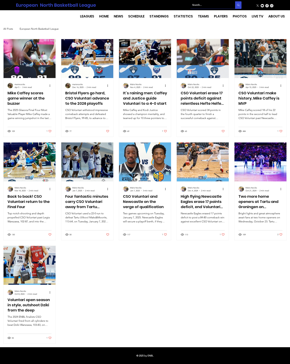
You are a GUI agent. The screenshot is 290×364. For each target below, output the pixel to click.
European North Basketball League (56, 5)
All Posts (8, 28)
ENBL (150, 355)
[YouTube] (262, 5)
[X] (257, 5)
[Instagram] (271, 5)
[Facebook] (267, 5)
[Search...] (238, 5)
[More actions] (51, 86)
